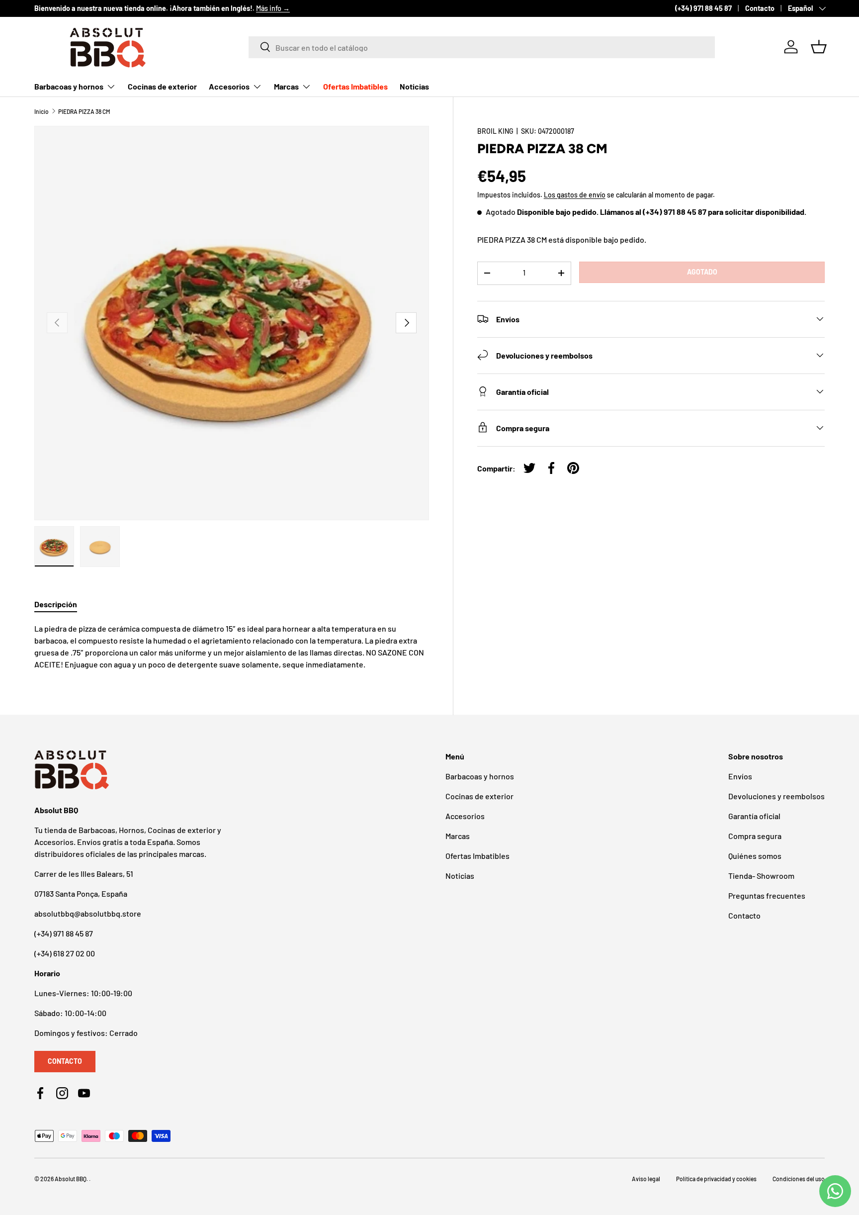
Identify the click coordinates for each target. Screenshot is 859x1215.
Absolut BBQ (70, 1178)
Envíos (740, 776)
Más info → (273, 8)
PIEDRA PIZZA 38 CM (84, 111)
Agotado (702, 272)
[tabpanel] (231, 646)
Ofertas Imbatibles (355, 86)
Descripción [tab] (55, 604)
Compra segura (754, 836)
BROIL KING (495, 131)
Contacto (759, 8)
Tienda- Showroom (761, 875)
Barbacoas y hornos (68, 86)
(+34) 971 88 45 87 (703, 8)
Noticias (414, 86)
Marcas (286, 86)
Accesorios (229, 86)
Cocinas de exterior (162, 86)
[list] (232, 323)
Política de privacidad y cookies (716, 1178)
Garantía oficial (754, 816)
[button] (819, 47)
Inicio (41, 111)
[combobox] (482, 47)
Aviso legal (646, 1178)
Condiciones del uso (799, 1178)
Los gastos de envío (574, 194)
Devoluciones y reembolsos (776, 796)
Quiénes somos (754, 855)
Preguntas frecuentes (766, 895)
